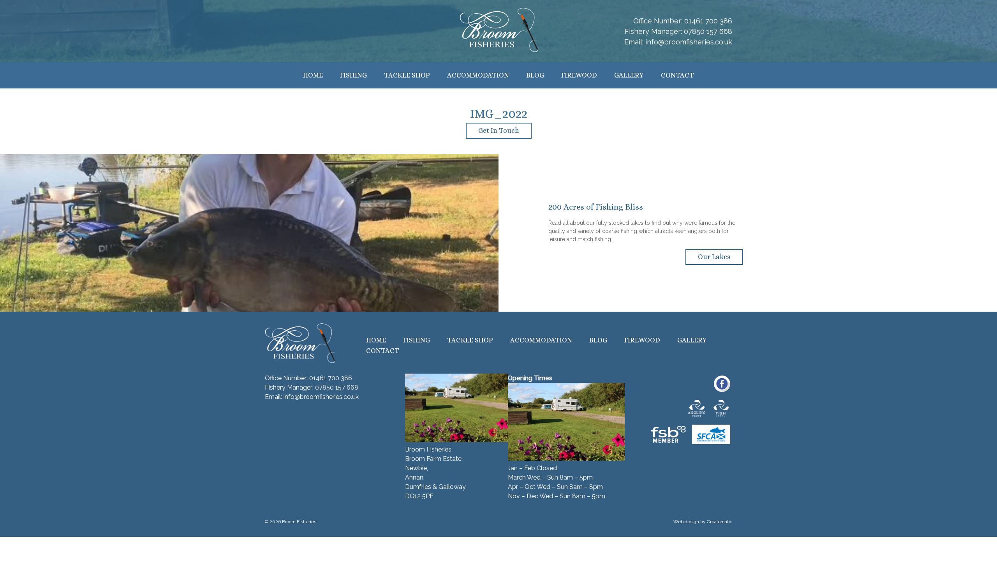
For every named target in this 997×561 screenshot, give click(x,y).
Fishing (353, 75)
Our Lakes (714, 257)
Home (313, 75)
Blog (535, 75)
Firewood (579, 75)
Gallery (629, 75)
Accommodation (478, 75)
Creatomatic (719, 521)
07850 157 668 (708, 31)
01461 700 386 (708, 21)
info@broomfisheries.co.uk (688, 42)
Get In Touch (498, 130)
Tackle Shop (407, 75)
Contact (677, 75)
